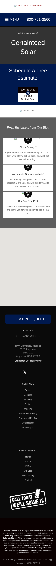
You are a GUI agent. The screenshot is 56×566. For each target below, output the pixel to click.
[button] (28, 319)
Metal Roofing (28, 423)
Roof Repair (28, 427)
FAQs (28, 466)
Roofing (28, 399)
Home (28, 457)
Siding (28, 404)
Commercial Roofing (28, 418)
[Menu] (28, 522)
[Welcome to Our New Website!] (28, 178)
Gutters (28, 390)
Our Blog (28, 471)
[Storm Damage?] (28, 151)
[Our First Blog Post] (28, 205)
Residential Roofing (28, 413)
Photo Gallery (28, 475)
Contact (28, 480)
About (28, 461)
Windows (28, 409)
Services (28, 395)
